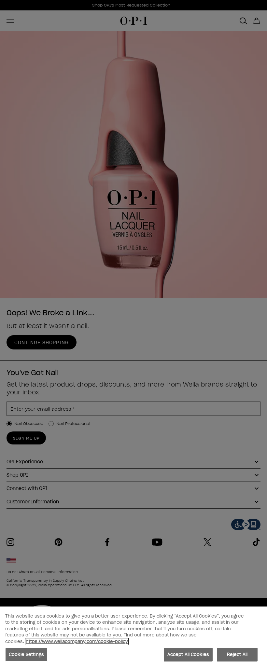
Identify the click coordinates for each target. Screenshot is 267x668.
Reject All (237, 654)
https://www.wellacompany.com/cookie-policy (77, 641)
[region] (133, 637)
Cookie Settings (26, 654)
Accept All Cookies (188, 654)
